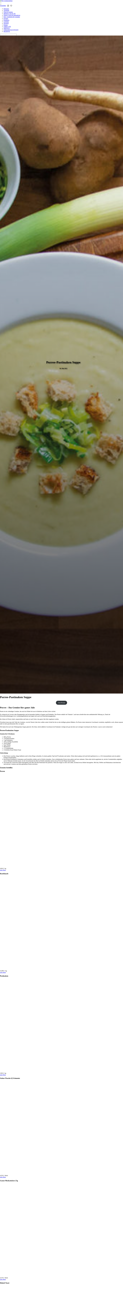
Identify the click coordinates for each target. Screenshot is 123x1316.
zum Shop (3, 870)
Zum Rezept (61, 702)
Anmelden (3, 5)
